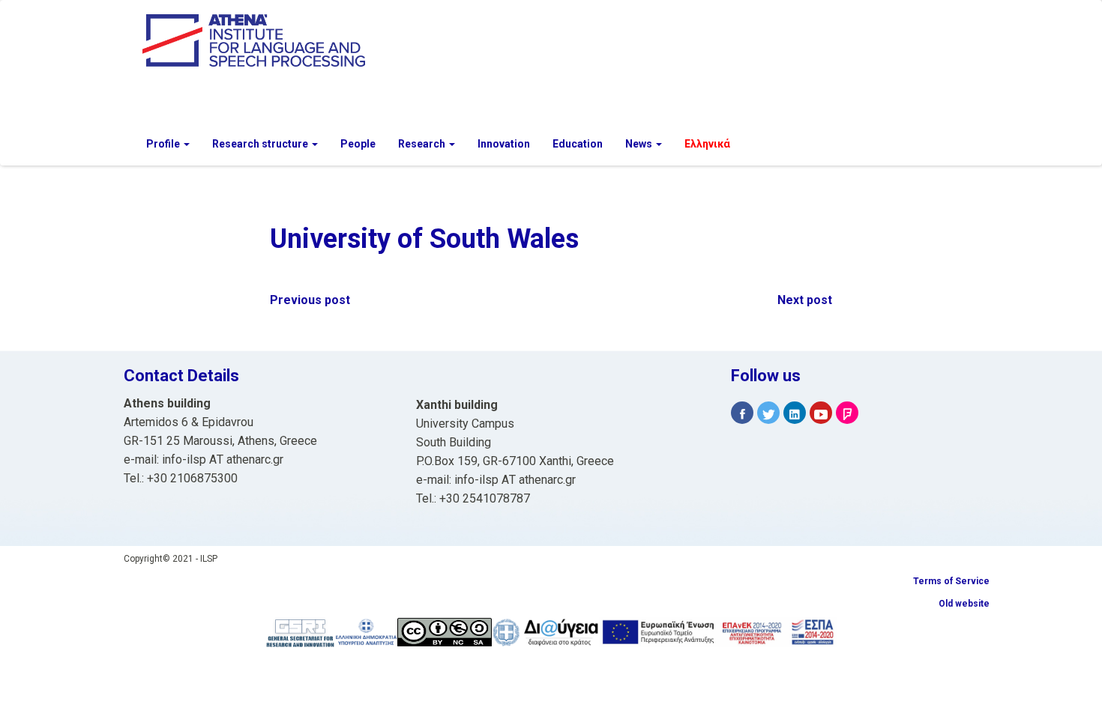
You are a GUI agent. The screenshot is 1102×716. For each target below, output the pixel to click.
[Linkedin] (794, 413)
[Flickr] (847, 413)
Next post (804, 300)
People (358, 144)
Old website (964, 603)
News (639, 144)
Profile (164, 144)
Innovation (504, 144)
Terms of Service (951, 581)
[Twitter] (768, 413)
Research (423, 144)
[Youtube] (821, 413)
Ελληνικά (707, 144)
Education (577, 144)
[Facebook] (742, 413)
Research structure (261, 144)
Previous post (310, 300)
